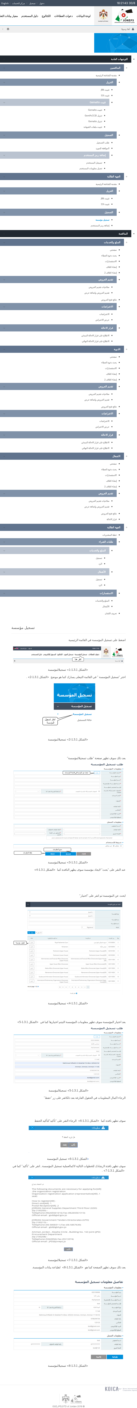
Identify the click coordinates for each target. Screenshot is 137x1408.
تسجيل (99, 558)
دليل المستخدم (29, 16)
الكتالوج (46, 16)
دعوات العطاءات (63, 16)
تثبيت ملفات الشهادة (93, 126)
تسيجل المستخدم (94, 162)
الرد (100, 563)
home (8, 29)
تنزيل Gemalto (95, 121)
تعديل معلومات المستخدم (91, 168)
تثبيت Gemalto (95, 109)
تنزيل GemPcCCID (93, 115)
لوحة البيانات (83, 16)
